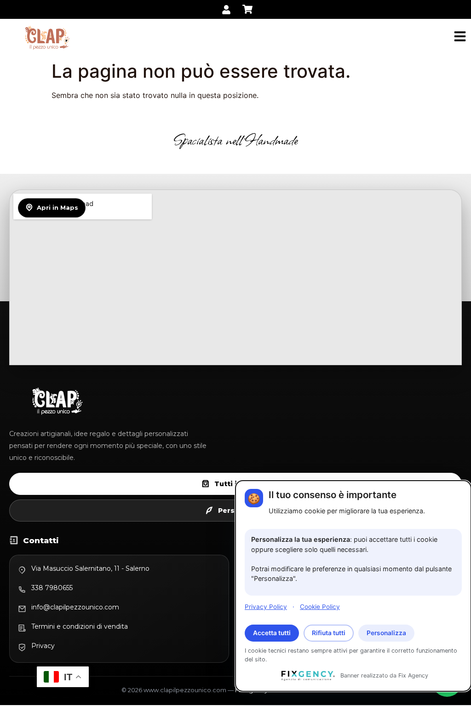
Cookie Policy (320, 606)
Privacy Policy (266, 606)
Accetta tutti (272, 633)
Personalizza (386, 633)
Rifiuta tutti (328, 633)
